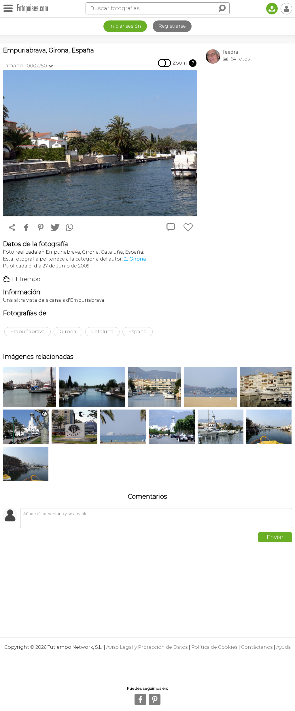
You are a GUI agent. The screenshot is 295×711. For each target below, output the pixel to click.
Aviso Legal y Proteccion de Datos (147, 647)
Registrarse (172, 26)
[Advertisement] (249, 108)
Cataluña (102, 331)
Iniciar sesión (125, 26)
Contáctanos (257, 647)
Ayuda (283, 647)
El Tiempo (21, 279)
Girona (68, 331)
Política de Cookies (214, 647)
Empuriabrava (27, 331)
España (137, 331)
